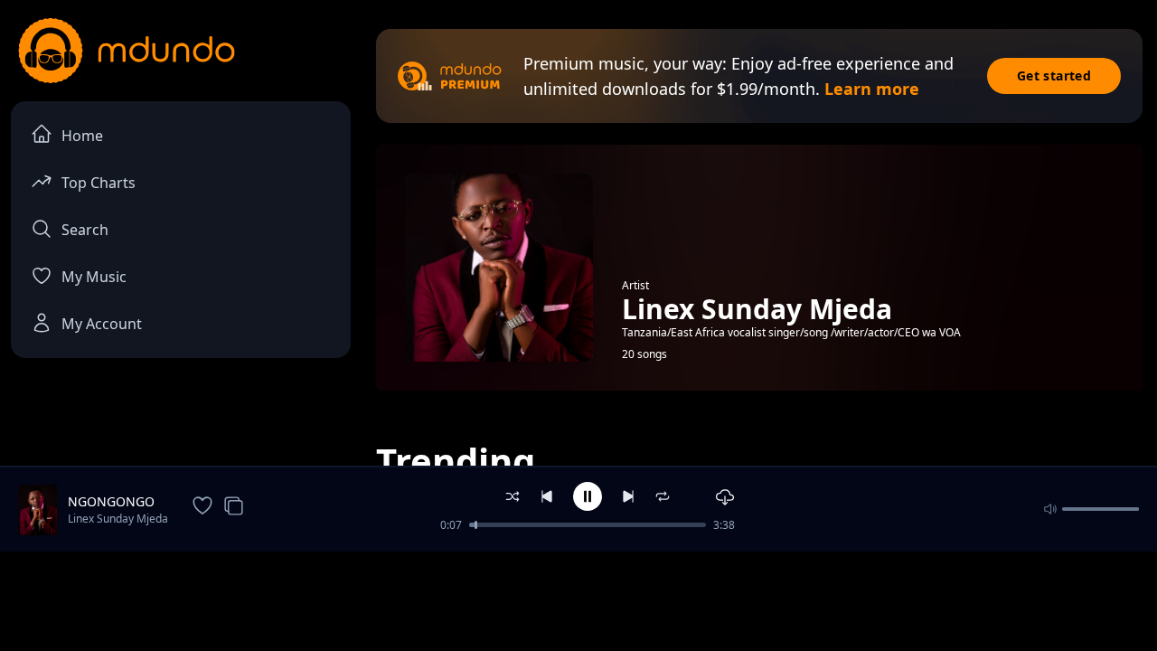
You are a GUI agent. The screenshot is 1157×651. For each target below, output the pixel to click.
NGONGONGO (111, 501)
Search (84, 230)
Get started (1054, 75)
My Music (94, 277)
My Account (101, 324)
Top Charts (98, 183)
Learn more (871, 88)
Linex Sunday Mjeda (118, 518)
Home (82, 136)
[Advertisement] (578, 599)
